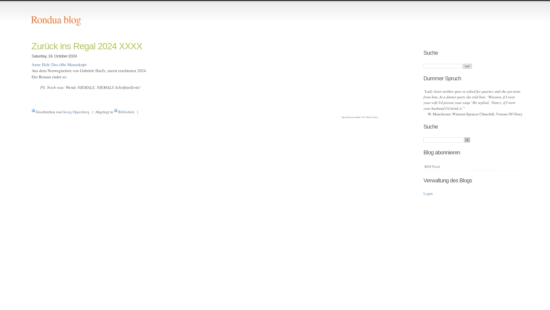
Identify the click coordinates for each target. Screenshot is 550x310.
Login (428, 193)
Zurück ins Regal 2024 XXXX (87, 46)
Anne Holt (40, 64)
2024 (364, 117)
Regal (375, 117)
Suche (430, 53)
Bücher (370, 117)
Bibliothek (126, 111)
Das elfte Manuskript (68, 64)
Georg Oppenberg (76, 111)
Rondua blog (56, 19)
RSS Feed (432, 166)
